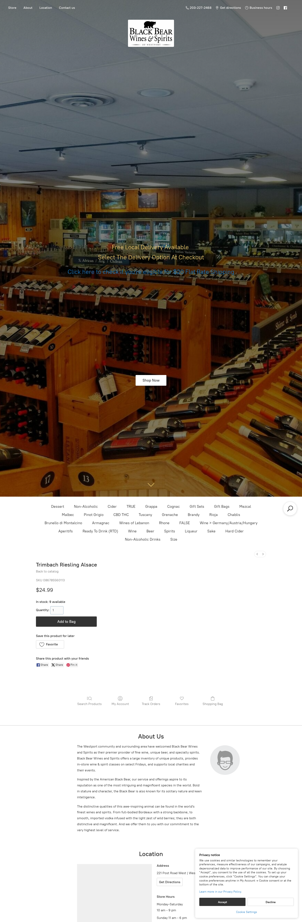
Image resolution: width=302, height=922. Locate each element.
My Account (120, 704)
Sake (211, 531)
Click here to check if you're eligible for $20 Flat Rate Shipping (151, 271)
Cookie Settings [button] (246, 912)
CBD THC (121, 514)
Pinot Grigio (94, 514)
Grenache (170, 514)
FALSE (184, 523)
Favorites (182, 704)
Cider (112, 506)
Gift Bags (221, 506)
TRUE (131, 506)
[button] (50, 644)
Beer (150, 531)
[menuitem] (257, 554)
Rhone (164, 523)
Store (12, 8)
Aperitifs (65, 531)
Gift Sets (197, 506)
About (27, 8)
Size (173, 539)
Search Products (89, 704)
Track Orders (151, 704)
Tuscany (145, 514)
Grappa (151, 506)
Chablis (234, 514)
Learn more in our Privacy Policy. (220, 891)
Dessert (57, 506)
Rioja (213, 514)
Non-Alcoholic (86, 506)
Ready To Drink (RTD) (100, 531)
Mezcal (245, 506)
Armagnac (100, 523)
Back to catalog (47, 571)
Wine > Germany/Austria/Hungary (228, 523)
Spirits (169, 531)
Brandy (193, 514)
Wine (132, 531)
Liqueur (191, 531)
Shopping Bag (213, 704)
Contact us (67, 8)
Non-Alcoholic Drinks (142, 539)
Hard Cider (234, 531)
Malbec (68, 514)
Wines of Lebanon (134, 523)
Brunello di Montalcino (63, 523)
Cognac (173, 506)
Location (45, 8)
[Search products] (290, 508)
